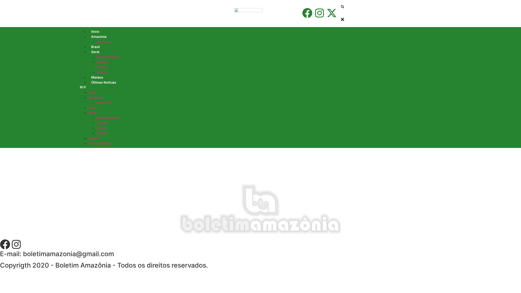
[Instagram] (319, 13)
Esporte (102, 62)
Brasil (95, 47)
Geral (95, 52)
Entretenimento (107, 57)
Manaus (97, 77)
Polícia (101, 67)
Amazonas (104, 42)
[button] (208, 87)
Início (95, 32)
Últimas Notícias (103, 82)
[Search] (342, 7)
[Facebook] (307, 13)
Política (101, 72)
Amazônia (98, 37)
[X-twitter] (332, 13)
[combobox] (357, 13)
